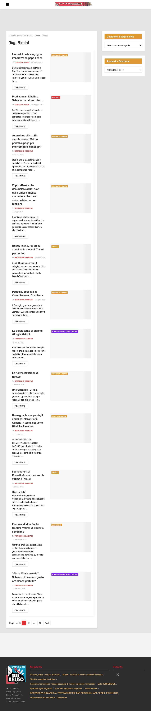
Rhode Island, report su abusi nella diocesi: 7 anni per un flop (28, 249)
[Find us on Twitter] (117, 674)
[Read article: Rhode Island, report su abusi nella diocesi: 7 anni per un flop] (70, 258)
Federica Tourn (22, 62)
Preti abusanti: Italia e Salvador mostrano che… (27, 98)
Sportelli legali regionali (41, 688)
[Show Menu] (7, 4)
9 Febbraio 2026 (18, 384)
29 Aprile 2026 (40, 257)
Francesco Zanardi (24, 339)
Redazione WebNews (24, 151)
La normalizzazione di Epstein (25, 374)
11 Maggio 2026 (37, 104)
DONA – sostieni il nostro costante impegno (83, 674)
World (55, 247)
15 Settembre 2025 (19, 539)
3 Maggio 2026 (17, 211)
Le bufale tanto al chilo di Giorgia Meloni (27, 332)
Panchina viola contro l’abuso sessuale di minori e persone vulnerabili (62, 683)
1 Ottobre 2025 (17, 487)
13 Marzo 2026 (17, 342)
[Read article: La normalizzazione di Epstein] (70, 386)
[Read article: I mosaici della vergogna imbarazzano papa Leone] (70, 67)
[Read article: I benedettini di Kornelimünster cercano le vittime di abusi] (70, 484)
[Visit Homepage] (77, 4)
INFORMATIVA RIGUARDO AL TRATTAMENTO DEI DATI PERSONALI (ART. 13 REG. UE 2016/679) (74, 693)
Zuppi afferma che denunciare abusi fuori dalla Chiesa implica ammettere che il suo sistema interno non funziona (25, 194)
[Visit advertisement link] (75, 22)
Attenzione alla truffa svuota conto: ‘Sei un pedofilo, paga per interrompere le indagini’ (27, 141)
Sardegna (56, 525)
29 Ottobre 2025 (18, 434)
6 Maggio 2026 (17, 154)
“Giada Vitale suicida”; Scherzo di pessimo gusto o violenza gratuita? (28, 577)
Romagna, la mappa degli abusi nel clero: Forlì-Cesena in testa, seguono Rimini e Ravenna (27, 420)
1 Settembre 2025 (18, 588)
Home (37, 35)
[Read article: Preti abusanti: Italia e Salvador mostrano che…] (70, 109)
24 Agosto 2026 (36, 62)
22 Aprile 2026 (40, 299)
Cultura (56, 97)
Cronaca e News (59, 55)
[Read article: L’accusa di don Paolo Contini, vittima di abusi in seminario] (70, 537)
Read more (21, 87)
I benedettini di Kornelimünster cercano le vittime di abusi (28, 475)
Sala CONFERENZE (107, 683)
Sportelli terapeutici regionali (68, 688)
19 (40, 623)
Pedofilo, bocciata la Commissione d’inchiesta (27, 293)
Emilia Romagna (59, 416)
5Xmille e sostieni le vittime (42, 679)
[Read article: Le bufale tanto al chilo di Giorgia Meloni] (70, 343)
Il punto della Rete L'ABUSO (65, 332)
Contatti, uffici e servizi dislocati (45, 674)
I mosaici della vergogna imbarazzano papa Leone (27, 56)
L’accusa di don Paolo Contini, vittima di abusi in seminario (28, 527)
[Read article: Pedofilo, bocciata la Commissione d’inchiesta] (70, 304)
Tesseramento (91, 688)
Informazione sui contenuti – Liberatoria (48, 697)
